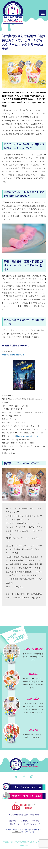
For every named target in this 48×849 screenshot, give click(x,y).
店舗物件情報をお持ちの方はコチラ (25, 815)
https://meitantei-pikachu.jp (13, 354)
